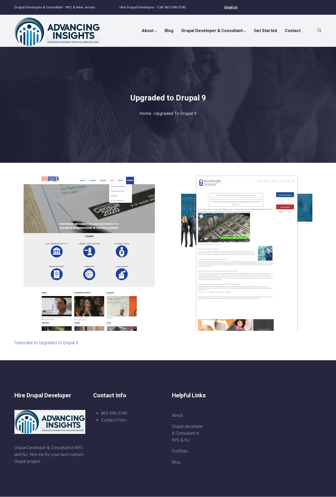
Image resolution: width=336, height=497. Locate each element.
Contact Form (114, 420)
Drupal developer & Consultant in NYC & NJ (187, 433)
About (148, 30)
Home (145, 113)
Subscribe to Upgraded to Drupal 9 (46, 342)
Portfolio (180, 451)
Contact (293, 30)
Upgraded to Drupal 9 (57, 315)
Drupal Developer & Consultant (212, 30)
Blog (169, 30)
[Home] (60, 29)
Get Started (265, 30)
